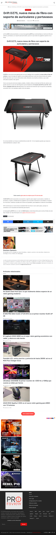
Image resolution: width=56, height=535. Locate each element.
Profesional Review (37, 532)
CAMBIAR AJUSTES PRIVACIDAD (14, 520)
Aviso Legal (31, 498)
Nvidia (31, 516)
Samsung (45, 516)
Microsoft (45, 513)
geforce (52, 511)
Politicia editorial (32, 507)
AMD (36, 511)
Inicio (10, 6)
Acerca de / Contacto (33, 496)
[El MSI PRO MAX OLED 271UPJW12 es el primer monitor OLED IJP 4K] (16, 312)
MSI (49, 513)
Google (36, 513)
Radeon (35, 516)
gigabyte (31, 513)
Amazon (31, 511)
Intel (40, 513)
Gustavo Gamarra (21, 20)
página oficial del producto (28, 212)
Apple (40, 511)
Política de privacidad (33, 505)
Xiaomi (37, 518)
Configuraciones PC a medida (35, 500)
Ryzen (40, 516)
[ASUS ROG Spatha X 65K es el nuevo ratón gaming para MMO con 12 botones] (16, 401)
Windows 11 (32, 518)
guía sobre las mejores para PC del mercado (32, 195)
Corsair (48, 511)
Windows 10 (51, 516)
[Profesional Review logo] (11, 2)
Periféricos (14, 6)
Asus (44, 511)
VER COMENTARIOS (28, 413)
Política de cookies (33, 503)
